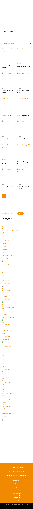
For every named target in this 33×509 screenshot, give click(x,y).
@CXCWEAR (25, 504)
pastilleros (6, 258)
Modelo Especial (7, 280)
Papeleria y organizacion (8, 413)
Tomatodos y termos (8, 255)
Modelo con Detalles (8, 317)
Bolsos (5, 252)
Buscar (3, 210)
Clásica (5, 296)
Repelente (6, 339)
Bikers (5, 333)
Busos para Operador (9, 400)
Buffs (4, 243)
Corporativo (6, 336)
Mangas (5, 249)
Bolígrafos (6, 240)
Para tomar (5, 416)
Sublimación (6, 283)
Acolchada (6, 330)
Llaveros (5, 246)
